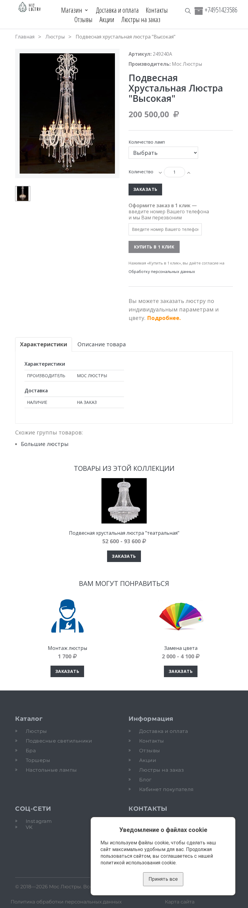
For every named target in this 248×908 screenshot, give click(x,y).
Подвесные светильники (59, 741)
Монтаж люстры (67, 648)
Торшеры (38, 760)
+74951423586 (221, 10)
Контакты (157, 10)
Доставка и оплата (117, 10)
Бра (31, 750)
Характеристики (43, 344)
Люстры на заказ (140, 19)
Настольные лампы (51, 770)
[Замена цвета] (181, 616)
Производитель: (150, 64)
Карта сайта (179, 902)
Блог (145, 780)
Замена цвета (180, 648)
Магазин (71, 10)
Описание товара (101, 344)
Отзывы (83, 19)
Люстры (55, 36)
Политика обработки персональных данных (66, 902)
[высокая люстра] (22, 193)
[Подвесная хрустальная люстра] (124, 501)
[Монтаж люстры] (67, 616)
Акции (107, 19)
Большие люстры (45, 443)
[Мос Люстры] (29, 7)
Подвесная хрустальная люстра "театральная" (124, 533)
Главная (24, 36)
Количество (141, 172)
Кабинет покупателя (166, 789)
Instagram (39, 821)
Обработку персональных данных (162, 271)
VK (29, 827)
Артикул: (140, 54)
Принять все (163, 879)
